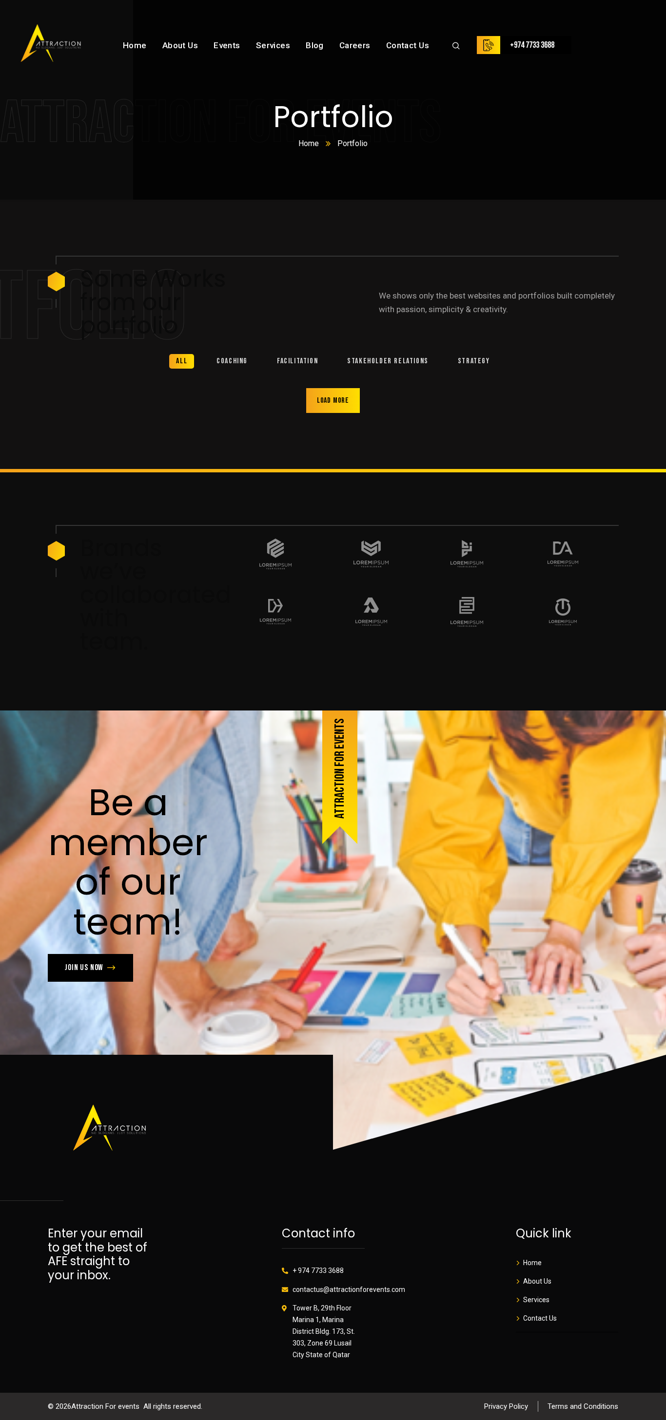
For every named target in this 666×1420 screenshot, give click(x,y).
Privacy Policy (506, 1406)
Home (308, 143)
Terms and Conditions (583, 1406)
